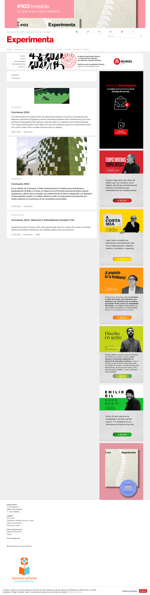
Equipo (9, 534)
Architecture (16, 107)
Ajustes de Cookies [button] (129, 591)
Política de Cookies (75, 592)
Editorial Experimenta (14, 532)
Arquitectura (19, 49)
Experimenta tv (17, 215)
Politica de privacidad (14, 523)
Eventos (59, 49)
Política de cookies (13, 525)
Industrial (29, 49)
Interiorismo (39, 49)
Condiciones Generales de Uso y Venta (20, 520)
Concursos (50, 49)
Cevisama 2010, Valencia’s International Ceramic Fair (42, 220)
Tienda (86, 49)
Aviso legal (10, 518)
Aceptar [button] (143, 591)
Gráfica (9, 49)
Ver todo (68, 49)
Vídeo (37, 235)
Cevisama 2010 (20, 112)
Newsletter (77, 49)
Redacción (28, 132)
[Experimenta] (30, 40)
